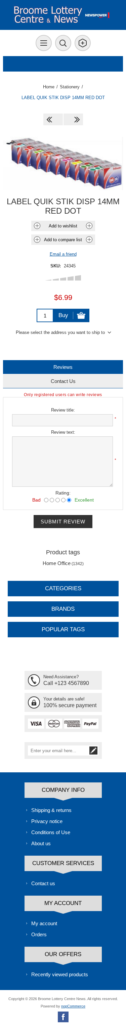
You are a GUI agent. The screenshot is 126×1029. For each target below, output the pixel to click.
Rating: (63, 493)
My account (44, 923)
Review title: (63, 410)
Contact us (43, 883)
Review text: (63, 432)
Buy (63, 315)
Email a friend (63, 254)
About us (41, 843)
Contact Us (63, 381)
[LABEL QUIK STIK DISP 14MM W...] (73, 119)
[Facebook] (63, 1017)
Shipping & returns (51, 810)
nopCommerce (73, 1006)
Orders (39, 934)
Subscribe (93, 750)
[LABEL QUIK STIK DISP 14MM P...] (53, 119)
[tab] (63, 367)
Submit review (63, 521)
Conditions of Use (50, 832)
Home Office (57, 563)
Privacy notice (46, 821)
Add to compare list (63, 239)
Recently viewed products (59, 974)
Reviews (63, 367)
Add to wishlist (63, 225)
